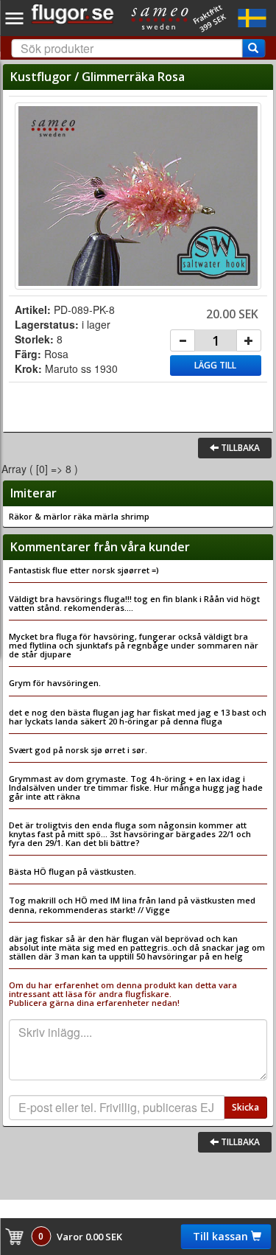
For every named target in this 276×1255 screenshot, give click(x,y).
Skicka (245, 1107)
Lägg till (215, 365)
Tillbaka (239, 447)
